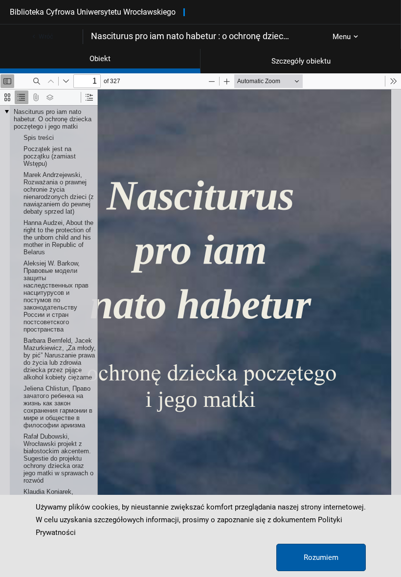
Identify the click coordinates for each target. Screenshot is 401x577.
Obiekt (100, 58)
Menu (342, 36)
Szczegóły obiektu (301, 61)
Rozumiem (321, 557)
